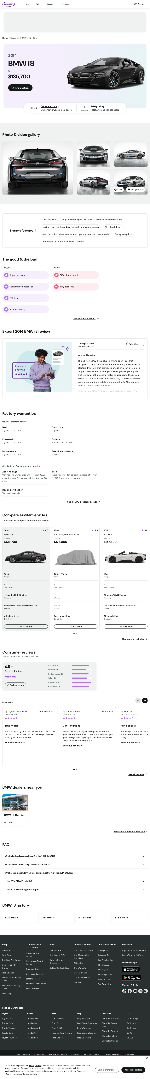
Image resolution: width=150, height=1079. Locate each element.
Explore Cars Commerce (133, 950)
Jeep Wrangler (83, 1018)
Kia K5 (129, 1033)
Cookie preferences (107, 1069)
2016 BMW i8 (121, 917)
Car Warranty (80, 968)
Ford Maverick (58, 1018)
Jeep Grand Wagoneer (87, 1033)
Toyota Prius (7, 1023)
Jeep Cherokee (84, 1037)
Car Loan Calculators (83, 950)
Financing (6, 993)
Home (5, 38)
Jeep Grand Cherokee (87, 1023)
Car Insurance (80, 972)
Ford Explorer (58, 1037)
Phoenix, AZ (103, 965)
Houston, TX (103, 955)
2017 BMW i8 (84, 917)
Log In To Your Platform (132, 955)
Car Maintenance (82, 977)
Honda (30, 1013)
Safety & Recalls (33, 978)
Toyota (5, 1013)
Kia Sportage (132, 1018)
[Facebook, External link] (130, 991)
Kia (128, 1013)
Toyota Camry (8, 1033)
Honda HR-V (32, 1037)
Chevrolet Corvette (110, 1018)
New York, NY (104, 979)
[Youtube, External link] (135, 991)
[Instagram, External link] (140, 991)
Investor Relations (57, 1054)
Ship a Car (78, 963)
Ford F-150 (57, 1028)
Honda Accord (33, 1028)
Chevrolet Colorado (111, 1040)
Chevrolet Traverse (110, 1031)
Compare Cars (32, 969)
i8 (30, 38)
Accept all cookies (133, 1069)
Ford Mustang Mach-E (62, 1033)
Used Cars (6, 950)
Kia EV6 (130, 1037)
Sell (37, 4)
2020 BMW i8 (11, 917)
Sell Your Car (56, 950)
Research (51, 4)
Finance (66, 4)
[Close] (147, 1058)
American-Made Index (36, 983)
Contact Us (39, 1054)
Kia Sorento (132, 1023)
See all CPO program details (82, 501)
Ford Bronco (57, 1023)
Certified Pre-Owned (11, 960)
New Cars (6, 955)
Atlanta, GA (103, 969)
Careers (75, 1054)
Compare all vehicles (133, 638)
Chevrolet (106, 1013)
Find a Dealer (8, 972)
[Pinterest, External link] (146, 991)
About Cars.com (23, 1054)
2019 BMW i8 (48, 917)
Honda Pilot (32, 1033)
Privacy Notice (35, 1065)
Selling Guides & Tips (59, 968)
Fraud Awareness (113, 1054)
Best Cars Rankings (35, 974)
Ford (54, 1013)
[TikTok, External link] (124, 991)
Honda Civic (32, 1023)
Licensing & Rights (91, 1054)
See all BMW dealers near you (129, 831)
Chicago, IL (103, 950)
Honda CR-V (32, 1018)
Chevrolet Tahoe (109, 1036)
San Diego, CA (104, 984)
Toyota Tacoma (9, 1028)
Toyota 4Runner (9, 1037)
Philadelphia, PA (105, 974)
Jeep (79, 1013)
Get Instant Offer (58, 955)
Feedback (129, 1054)
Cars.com (25, 1068)
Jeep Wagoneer (84, 1028)
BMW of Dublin (14, 815)
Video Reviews (32, 988)
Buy (27, 4)
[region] (75, 1067)
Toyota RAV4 (7, 1018)
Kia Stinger (131, 1028)
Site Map (78, 982)
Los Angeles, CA (105, 960)
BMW (24, 38)
